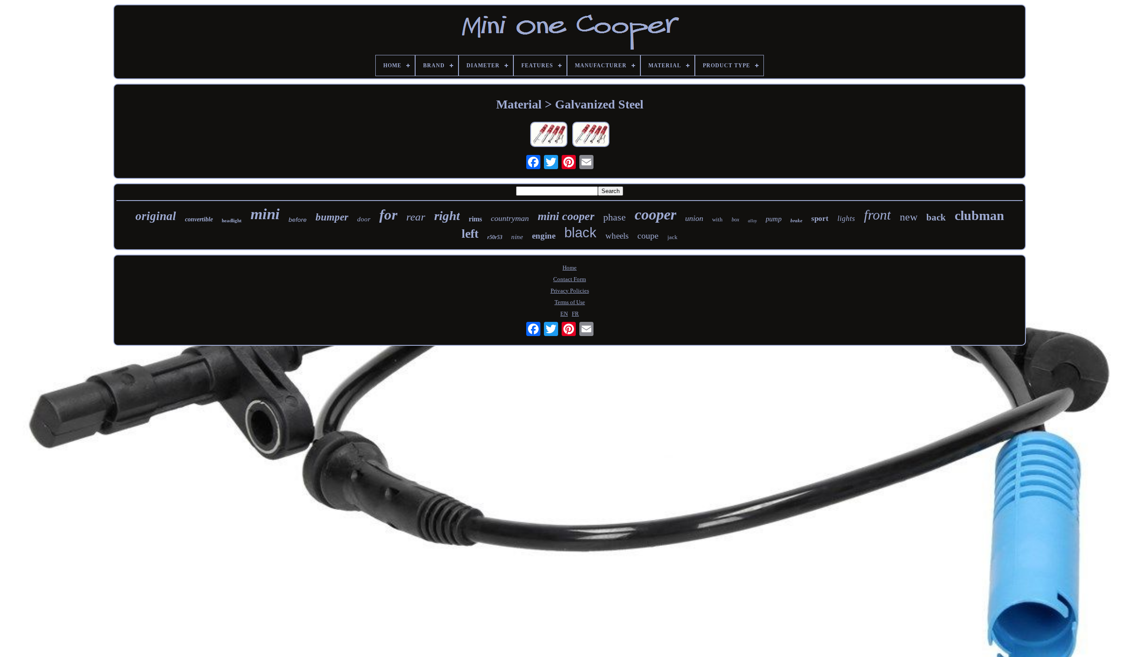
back (936, 217)
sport (820, 218)
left (470, 233)
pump (774, 219)
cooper (655, 214)
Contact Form (569, 279)
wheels (616, 235)
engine (543, 235)
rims (475, 219)
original (155, 216)
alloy (752, 220)
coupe (648, 235)
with (717, 219)
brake (796, 220)
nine (517, 236)
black (580, 232)
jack (672, 237)
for (388, 215)
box (735, 219)
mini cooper (566, 216)
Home (570, 267)
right (447, 216)
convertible (199, 219)
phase (614, 217)
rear (415, 217)
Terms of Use (570, 302)
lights (846, 218)
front (877, 215)
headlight (232, 220)
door (363, 219)
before (298, 219)
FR (575, 313)
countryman (510, 218)
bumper (332, 217)
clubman (979, 215)
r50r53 (494, 237)
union (694, 218)
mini (265, 214)
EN (564, 313)
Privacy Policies (570, 290)
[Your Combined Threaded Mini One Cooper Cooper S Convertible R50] (548, 135)
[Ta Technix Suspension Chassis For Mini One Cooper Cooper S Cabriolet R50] (590, 135)
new (908, 217)
